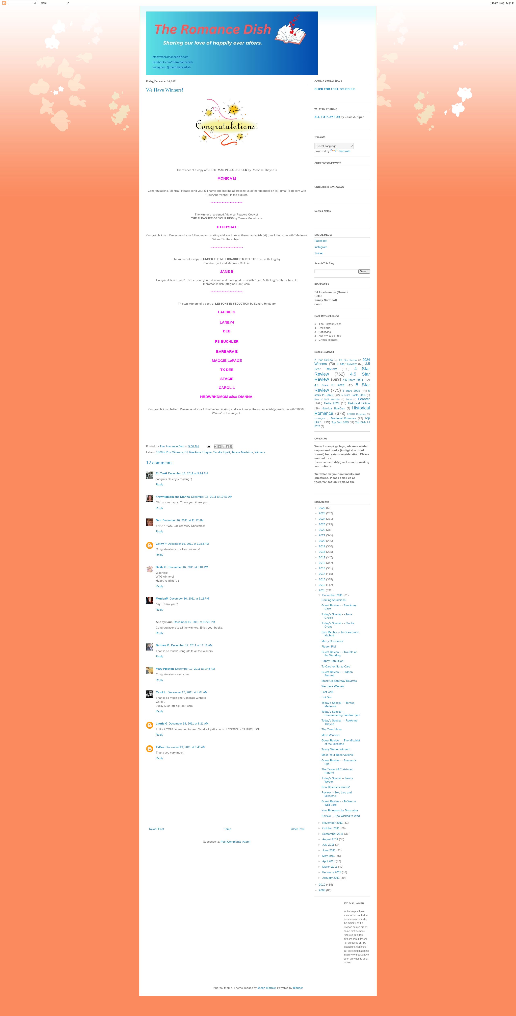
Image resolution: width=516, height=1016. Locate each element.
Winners (260, 452)
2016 (322, 562)
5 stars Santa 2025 (353, 395)
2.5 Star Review (348, 360)
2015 (322, 568)
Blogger (298, 987)
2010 (322, 884)
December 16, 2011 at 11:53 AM (188, 543)
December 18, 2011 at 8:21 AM (188, 723)
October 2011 (331, 828)
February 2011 (332, 872)
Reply (159, 484)
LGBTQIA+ (319, 418)
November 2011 (332, 822)
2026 (322, 507)
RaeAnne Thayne (200, 452)
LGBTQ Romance (356, 414)
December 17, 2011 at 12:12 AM (191, 645)
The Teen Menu (331, 729)
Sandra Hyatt (221, 452)
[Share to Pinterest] (231, 446)
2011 (322, 590)
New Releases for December (339, 810)
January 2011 (331, 877)
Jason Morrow (267, 987)
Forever (364, 399)
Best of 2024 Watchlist (327, 399)
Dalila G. (161, 567)
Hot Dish (326, 697)
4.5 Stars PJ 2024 (329, 385)
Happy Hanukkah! (332, 660)
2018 (322, 551)
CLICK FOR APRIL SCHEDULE (334, 89)
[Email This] (216, 446)
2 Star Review (323, 360)
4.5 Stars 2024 (353, 379)
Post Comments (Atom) (236, 841)
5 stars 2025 (351, 390)
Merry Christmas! (332, 641)
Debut (349, 399)
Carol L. (161, 692)
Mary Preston (165, 668)
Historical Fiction (359, 403)
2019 (322, 546)
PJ (186, 452)
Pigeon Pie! (328, 646)
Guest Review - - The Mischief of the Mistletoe (340, 742)
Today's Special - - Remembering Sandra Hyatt (340, 713)
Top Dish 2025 (340, 422)
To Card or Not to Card (336, 666)
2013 (322, 579)
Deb (158, 520)
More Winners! (330, 735)
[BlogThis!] (219, 446)
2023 (322, 524)
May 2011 (329, 855)
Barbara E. (163, 645)
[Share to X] (223, 446)
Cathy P (161, 543)
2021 (322, 535)
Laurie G (161, 723)
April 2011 (329, 861)
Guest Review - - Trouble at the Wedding (339, 653)
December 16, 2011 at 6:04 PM (188, 567)
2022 (322, 529)
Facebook (320, 240)
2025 (322, 513)
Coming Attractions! (333, 600)
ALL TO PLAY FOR (327, 117)
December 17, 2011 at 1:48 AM (195, 668)
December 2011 (332, 595)
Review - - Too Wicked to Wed (340, 815)
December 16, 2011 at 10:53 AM (211, 496)
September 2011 (333, 833)
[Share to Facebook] (227, 446)
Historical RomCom (333, 408)
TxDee (160, 747)
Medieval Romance (343, 418)
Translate (344, 151)
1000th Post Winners (169, 452)
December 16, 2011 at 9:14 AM (188, 473)
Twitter (318, 253)
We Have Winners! (333, 686)
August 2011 (330, 839)
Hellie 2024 (331, 403)
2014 (322, 573)
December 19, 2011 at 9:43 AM (185, 747)
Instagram (320, 247)
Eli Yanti (161, 473)
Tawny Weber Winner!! (335, 749)
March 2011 (330, 866)
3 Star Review (346, 363)
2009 (322, 890)
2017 (322, 557)
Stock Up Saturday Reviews (339, 680)
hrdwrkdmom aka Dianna (173, 496)
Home (227, 829)
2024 (322, 518)
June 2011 (329, 850)
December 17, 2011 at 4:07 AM (187, 692)
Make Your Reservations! (337, 754)
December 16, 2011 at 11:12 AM (183, 520)
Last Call (327, 691)
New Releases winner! (335, 787)
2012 (322, 584)
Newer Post (156, 829)
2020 (322, 540)
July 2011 (328, 844)
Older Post (297, 829)
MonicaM (162, 598)
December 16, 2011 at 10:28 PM (194, 622)
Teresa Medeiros (242, 452)
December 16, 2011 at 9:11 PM (189, 598)
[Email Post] (208, 446)
